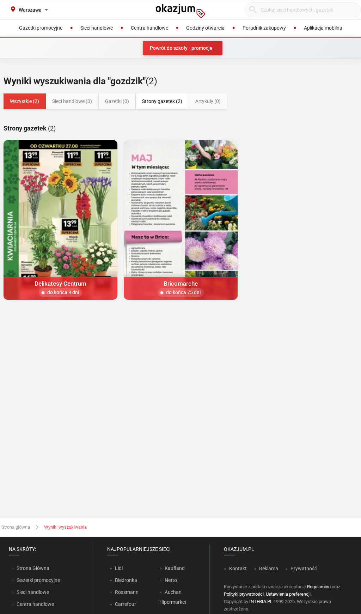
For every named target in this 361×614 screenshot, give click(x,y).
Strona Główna (33, 568)
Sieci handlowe (33, 592)
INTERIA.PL (261, 601)
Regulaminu (319, 586)
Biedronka (126, 580)
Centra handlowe (35, 604)
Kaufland (175, 568)
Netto (171, 580)
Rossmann (127, 592)
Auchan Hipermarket (172, 597)
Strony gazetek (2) (162, 101)
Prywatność (303, 568)
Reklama (268, 568)
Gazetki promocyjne (38, 580)
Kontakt (238, 568)
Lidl (119, 568)
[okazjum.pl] (180, 11)
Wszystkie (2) (24, 101)
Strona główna (15, 527)
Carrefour (125, 604)
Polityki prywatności (244, 594)
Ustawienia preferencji (288, 594)
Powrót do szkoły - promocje (181, 48)
